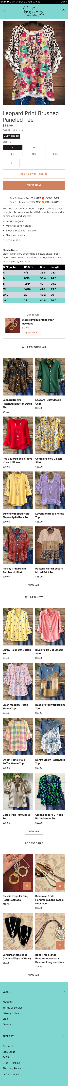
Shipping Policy (12, 1068)
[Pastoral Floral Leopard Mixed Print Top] (50, 545)
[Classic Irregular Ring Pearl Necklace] (18, 873)
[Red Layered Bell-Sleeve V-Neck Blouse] (18, 435)
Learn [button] (6, 992)
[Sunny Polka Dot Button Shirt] (18, 626)
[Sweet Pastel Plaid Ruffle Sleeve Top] (18, 736)
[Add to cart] (27, 886)
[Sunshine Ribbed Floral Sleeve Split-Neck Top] (18, 490)
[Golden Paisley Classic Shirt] (50, 435)
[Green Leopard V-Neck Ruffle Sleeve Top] (50, 791)
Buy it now (34, 185)
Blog (5, 1018)
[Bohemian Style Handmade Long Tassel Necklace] (50, 873)
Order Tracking (11, 1062)
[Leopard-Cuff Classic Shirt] (50, 377)
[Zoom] (9, 99)
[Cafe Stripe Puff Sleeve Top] (18, 791)
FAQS (6, 1057)
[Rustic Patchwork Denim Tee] (50, 681)
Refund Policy (11, 1074)
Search (7, 1024)
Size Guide (9, 1051)
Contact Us (9, 1046)
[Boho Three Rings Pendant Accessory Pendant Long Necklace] (50, 931)
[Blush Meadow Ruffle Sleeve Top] (18, 681)
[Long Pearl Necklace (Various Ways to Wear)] (18, 931)
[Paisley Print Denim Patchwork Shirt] (18, 545)
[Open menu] (8, 11)
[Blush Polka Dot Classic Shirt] (50, 626)
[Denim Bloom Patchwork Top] (50, 736)
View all (34, 585)
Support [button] (8, 1036)
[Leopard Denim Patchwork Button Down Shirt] (18, 377)
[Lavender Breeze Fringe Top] (50, 490)
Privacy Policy (11, 1013)
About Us (8, 1002)
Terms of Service (13, 1007)
